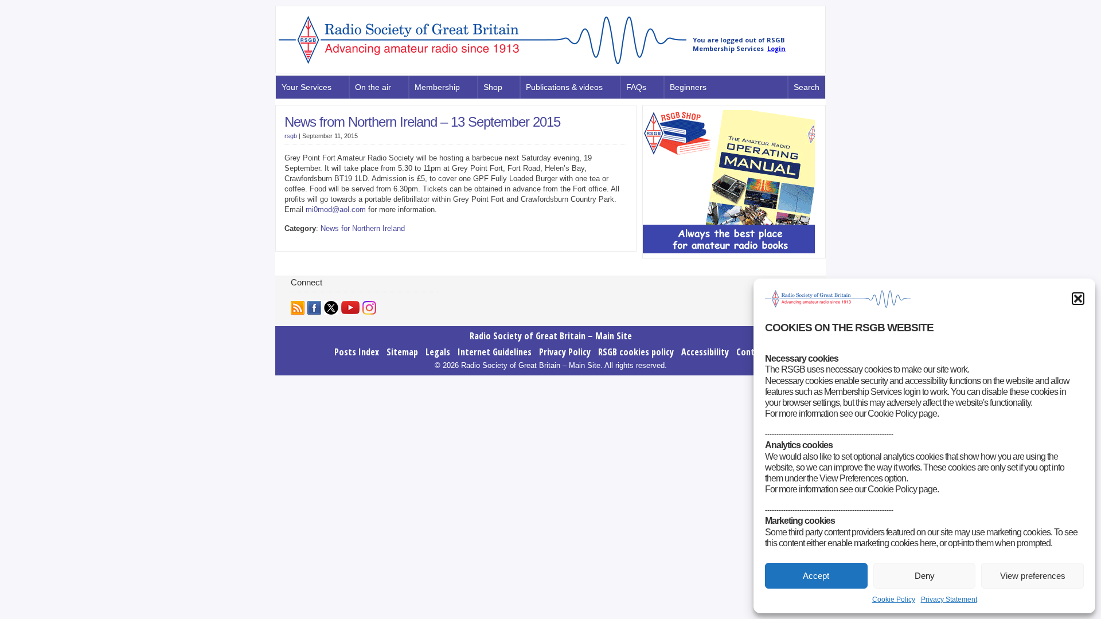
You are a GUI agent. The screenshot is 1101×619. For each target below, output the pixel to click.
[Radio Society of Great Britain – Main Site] (482, 65)
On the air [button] (373, 87)
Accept (816, 576)
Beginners (688, 87)
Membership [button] (437, 87)
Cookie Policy (893, 600)
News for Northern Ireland (363, 228)
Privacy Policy (565, 352)
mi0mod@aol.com (336, 209)
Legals (437, 352)
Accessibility (705, 352)
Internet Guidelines (495, 352)
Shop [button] (492, 87)
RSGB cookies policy (636, 352)
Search (806, 87)
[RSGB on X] (331, 308)
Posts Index (356, 352)
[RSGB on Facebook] (314, 308)
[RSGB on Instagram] (369, 308)
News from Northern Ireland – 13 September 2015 (422, 122)
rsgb (290, 135)
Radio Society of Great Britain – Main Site (551, 336)
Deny (925, 576)
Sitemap (402, 352)
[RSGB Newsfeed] (297, 308)
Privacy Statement (949, 600)
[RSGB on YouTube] (350, 307)
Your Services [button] (306, 87)
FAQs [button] (636, 87)
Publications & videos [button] (564, 87)
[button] (1078, 298)
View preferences (1032, 576)
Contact (751, 352)
